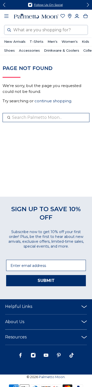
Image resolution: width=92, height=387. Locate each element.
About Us (14, 321)
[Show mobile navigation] (6, 16)
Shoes (9, 50)
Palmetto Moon (52, 377)
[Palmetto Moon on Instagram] (33, 356)
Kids (85, 41)
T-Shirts (36, 41)
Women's (70, 41)
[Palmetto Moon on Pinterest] (58, 356)
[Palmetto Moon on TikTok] (71, 356)
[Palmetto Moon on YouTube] (46, 356)
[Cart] (85, 16)
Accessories (29, 50)
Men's (52, 41)
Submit (46, 280)
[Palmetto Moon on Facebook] (20, 356)
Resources (16, 337)
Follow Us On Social (48, 5)
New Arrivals (15, 41)
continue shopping (52, 100)
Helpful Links (18, 306)
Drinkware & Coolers (61, 50)
